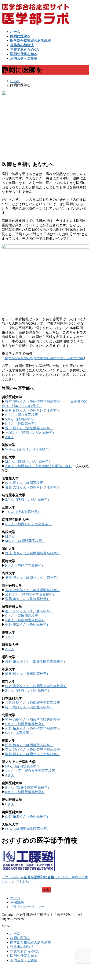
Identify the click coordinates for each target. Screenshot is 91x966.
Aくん (9, 649)
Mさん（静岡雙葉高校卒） (25, 541)
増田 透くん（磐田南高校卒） (27, 674)
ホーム (15, 898)
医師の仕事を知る (23, 956)
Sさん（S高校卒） (19, 733)
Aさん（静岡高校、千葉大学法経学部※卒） (38, 466)
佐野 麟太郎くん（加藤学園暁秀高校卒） (36, 661)
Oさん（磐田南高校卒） (23, 615)
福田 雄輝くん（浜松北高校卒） (29, 707)
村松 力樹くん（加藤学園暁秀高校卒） (34, 719)
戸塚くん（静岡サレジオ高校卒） (30, 432)
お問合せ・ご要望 (23, 960)
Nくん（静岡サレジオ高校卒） (28, 524)
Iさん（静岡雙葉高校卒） (24, 766)
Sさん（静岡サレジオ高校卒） (28, 499)
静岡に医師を (20, 938)
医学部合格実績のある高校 (30, 942)
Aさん (9, 437)
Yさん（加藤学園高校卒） (25, 620)
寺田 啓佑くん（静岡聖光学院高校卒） (34, 749)
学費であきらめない (25, 951)
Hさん (9, 804)
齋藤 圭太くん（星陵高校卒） (27, 599)
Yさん (9, 637)
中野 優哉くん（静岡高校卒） (27, 624)
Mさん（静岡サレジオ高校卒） (28, 461)
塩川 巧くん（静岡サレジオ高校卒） (32, 754)
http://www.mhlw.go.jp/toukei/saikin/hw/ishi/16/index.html (44, 358)
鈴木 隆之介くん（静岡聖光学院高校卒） (36, 686)
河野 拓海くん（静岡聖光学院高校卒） (34, 728)
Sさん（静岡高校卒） (21, 419)
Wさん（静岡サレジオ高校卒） (28, 449)
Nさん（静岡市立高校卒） (25, 565)
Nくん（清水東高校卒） (23, 415)
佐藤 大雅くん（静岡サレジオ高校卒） (34, 487)
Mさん (10, 536)
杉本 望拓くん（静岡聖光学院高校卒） (34, 401)
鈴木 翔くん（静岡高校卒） (26, 483)
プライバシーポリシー (27, 907)
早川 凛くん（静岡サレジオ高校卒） (32, 578)
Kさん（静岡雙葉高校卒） (25, 792)
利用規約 (17, 902)
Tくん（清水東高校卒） (23, 512)
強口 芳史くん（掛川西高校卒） (29, 611)
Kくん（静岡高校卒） (21, 423)
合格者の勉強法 (22, 947)
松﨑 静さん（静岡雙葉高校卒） (29, 745)
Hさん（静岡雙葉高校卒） (25, 724)
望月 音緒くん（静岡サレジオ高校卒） (34, 410)
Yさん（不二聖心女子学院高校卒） (31, 771)
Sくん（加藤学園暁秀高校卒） (28, 787)
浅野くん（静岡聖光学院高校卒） (30, 594)
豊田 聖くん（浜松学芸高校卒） (29, 428)
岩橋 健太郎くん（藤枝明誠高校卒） (32, 590)
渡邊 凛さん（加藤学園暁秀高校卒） (32, 553)
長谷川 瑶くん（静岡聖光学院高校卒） (34, 703)
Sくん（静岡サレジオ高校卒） (28, 690)
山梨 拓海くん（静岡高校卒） (27, 816)
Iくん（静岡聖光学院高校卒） (27, 829)
